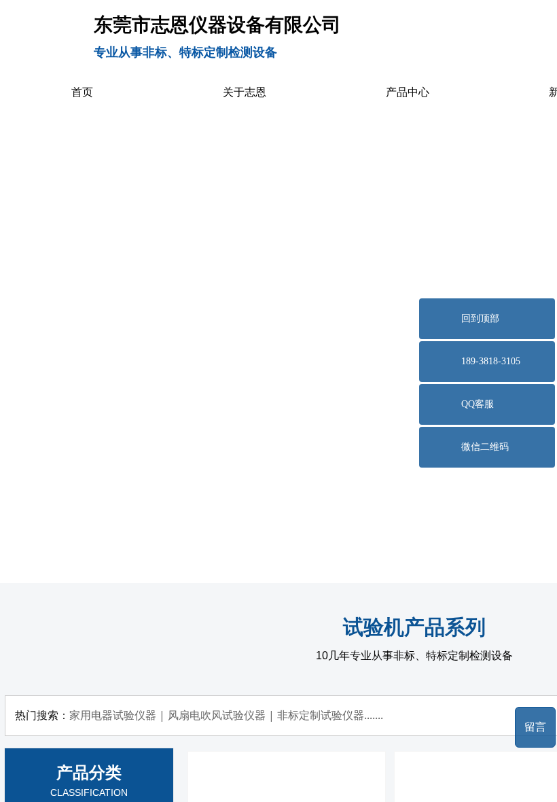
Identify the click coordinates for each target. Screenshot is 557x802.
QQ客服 (477, 404)
